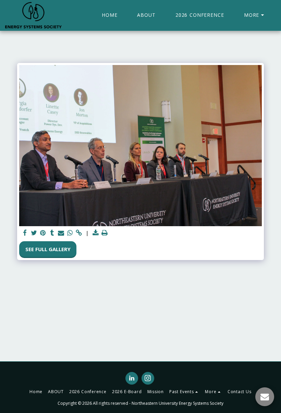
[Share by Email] (61, 233)
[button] (184, 392)
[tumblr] (52, 233)
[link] (79, 233)
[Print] (104, 233)
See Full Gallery (48, 249)
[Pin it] (43, 233)
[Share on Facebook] (25, 233)
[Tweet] (34, 233)
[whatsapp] (70, 233)
